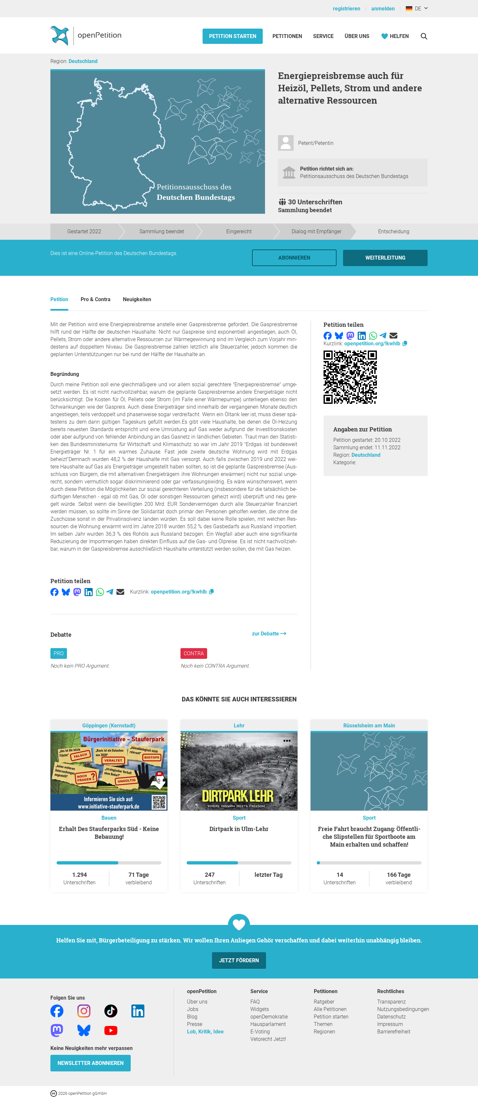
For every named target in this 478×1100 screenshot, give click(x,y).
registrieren (346, 9)
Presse (194, 1024)
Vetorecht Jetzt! (268, 1039)
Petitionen (287, 36)
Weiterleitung (385, 258)
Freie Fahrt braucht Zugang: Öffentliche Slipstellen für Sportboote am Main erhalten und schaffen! (369, 836)
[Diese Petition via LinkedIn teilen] (89, 592)
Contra (194, 653)
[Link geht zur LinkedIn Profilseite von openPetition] (137, 1011)
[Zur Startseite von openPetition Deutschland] (86, 35)
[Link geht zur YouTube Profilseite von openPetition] (110, 1030)
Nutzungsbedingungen (403, 1009)
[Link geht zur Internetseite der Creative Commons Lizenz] (54, 1093)
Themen (323, 1024)
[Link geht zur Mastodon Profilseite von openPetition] (56, 1030)
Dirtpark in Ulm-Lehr (239, 829)
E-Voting (260, 1032)
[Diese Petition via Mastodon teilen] (77, 592)
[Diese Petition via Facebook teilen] (54, 592)
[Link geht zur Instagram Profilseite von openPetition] (83, 1011)
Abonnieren (294, 258)
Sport (239, 818)
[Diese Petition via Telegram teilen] (110, 592)
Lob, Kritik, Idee (205, 1032)
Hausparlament (268, 1024)
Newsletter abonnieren (91, 1063)
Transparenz (391, 1002)
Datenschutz (391, 1017)
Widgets (259, 1009)
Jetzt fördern (239, 960)
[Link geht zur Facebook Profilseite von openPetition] (56, 1011)
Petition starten (232, 36)
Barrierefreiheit (393, 1032)
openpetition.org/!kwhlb (179, 592)
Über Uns (357, 36)
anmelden (383, 9)
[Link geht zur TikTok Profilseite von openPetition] (110, 1011)
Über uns (197, 1002)
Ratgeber (324, 1002)
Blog (192, 1017)
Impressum (390, 1024)
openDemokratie (269, 1017)
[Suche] (424, 36)
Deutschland (83, 61)
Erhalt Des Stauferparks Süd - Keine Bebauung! (109, 832)
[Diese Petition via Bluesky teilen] (66, 592)
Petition (59, 299)
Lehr (239, 726)
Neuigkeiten (137, 299)
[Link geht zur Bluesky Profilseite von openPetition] (83, 1030)
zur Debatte (266, 634)
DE (416, 9)
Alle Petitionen (330, 1009)
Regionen (324, 1032)
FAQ (255, 1002)
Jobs (192, 1009)
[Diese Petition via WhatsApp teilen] (100, 592)
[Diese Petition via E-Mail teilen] (120, 592)
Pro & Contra (96, 299)
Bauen (108, 818)
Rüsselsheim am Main (369, 726)
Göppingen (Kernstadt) (109, 726)
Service (323, 36)
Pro (59, 653)
